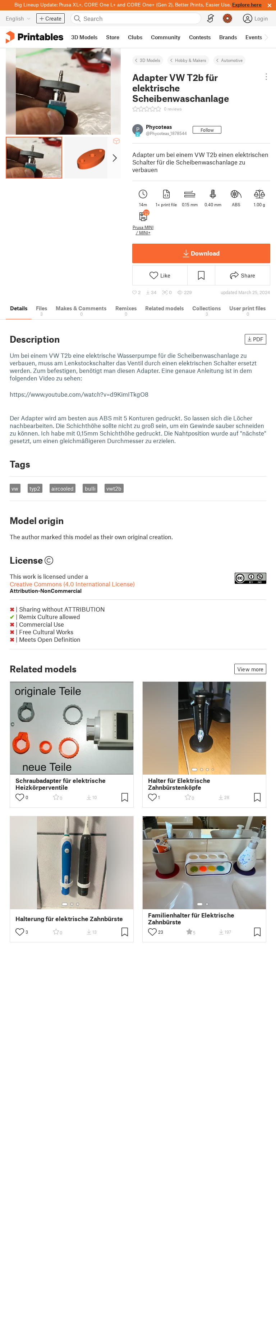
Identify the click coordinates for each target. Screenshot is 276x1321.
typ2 (34, 488)
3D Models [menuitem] (84, 37)
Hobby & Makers (190, 60)
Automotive (232, 60)
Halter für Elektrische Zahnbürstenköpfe (179, 784)
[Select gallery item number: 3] (207, 769)
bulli (90, 488)
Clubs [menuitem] (135, 37)
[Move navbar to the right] (266, 37)
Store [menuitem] (112, 37)
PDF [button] (258, 339)
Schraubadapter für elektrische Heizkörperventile (60, 784)
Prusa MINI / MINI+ (143, 230)
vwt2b (113, 488)
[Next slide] (114, 158)
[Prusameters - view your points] (227, 18)
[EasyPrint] (210, 18)
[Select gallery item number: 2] (201, 769)
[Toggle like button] (19, 797)
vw (15, 488)
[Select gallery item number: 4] (213, 769)
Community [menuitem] (165, 37)
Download (205, 253)
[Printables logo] (34, 37)
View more (250, 669)
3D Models (150, 60)
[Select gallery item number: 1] (194, 769)
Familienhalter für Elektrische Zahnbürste (191, 918)
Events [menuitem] (253, 37)
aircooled (62, 488)
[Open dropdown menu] (266, 76)
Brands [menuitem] (228, 37)
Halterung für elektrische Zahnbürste (69, 918)
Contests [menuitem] (200, 37)
